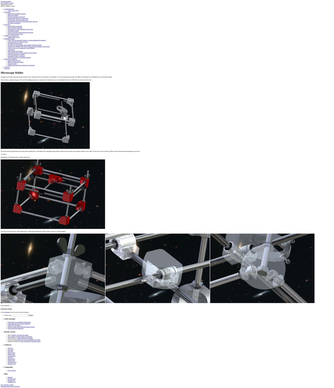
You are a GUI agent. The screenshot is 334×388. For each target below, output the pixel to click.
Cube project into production (15, 328)
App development (9, 9)
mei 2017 (10, 348)
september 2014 (12, 362)
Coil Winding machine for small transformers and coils (22, 21)
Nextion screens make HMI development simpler (21, 327)
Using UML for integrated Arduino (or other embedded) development (27, 40)
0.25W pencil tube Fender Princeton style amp (20, 32)
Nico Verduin (11, 336)
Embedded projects (9, 39)
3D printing (7, 12)
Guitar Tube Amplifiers (10, 59)
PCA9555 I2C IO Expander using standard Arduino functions (25, 45)
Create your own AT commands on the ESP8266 (21, 48)
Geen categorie (12, 370)
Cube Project (11, 49)
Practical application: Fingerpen (16, 17)
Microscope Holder (13, 15)
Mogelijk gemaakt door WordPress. (10, 386)
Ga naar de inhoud (6, 1)
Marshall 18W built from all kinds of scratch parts (21, 65)
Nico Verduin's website (7, 3)
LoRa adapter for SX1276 (15, 26)
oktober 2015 (11, 354)
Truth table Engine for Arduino (16, 54)
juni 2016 (10, 351)
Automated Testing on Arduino (16, 56)
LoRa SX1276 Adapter (14, 325)
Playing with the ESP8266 (15, 28)
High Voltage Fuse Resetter (15, 51)
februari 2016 (11, 353)
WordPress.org (12, 382)
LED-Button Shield (13, 31)
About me (7, 68)
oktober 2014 (11, 360)
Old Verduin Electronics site (15, 34)
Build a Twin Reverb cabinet (15, 62)
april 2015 (10, 357)
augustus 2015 (12, 356)
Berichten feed (12, 379)
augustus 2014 (12, 364)
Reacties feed (11, 380)
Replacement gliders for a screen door (18, 18)
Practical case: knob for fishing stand (18, 20)
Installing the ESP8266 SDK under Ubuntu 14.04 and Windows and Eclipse (29, 46)
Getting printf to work (14, 37)
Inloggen (10, 377)
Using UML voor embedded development (19, 322)
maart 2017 (11, 349)
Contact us (7, 67)
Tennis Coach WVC (13, 10)
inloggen (7, 312)
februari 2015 (11, 359)
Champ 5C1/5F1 (12, 64)
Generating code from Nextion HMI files (19, 324)
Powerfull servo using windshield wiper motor (20, 29)
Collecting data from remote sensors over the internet (22, 53)
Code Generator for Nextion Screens (18, 42)
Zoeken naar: (7, 315)
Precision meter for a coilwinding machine (19, 57)
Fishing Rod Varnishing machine (17, 14)
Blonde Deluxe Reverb (14, 60)
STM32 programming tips (11, 35)
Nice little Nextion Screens (15, 43)
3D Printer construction (14, 23)
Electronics (7, 24)
